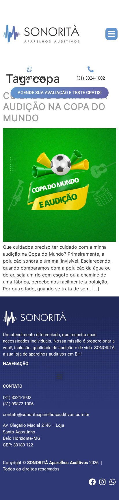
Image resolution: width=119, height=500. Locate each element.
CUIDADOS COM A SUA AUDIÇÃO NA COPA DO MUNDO (55, 107)
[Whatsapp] (112, 482)
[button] (111, 34)
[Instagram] (102, 482)
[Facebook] (92, 482)
